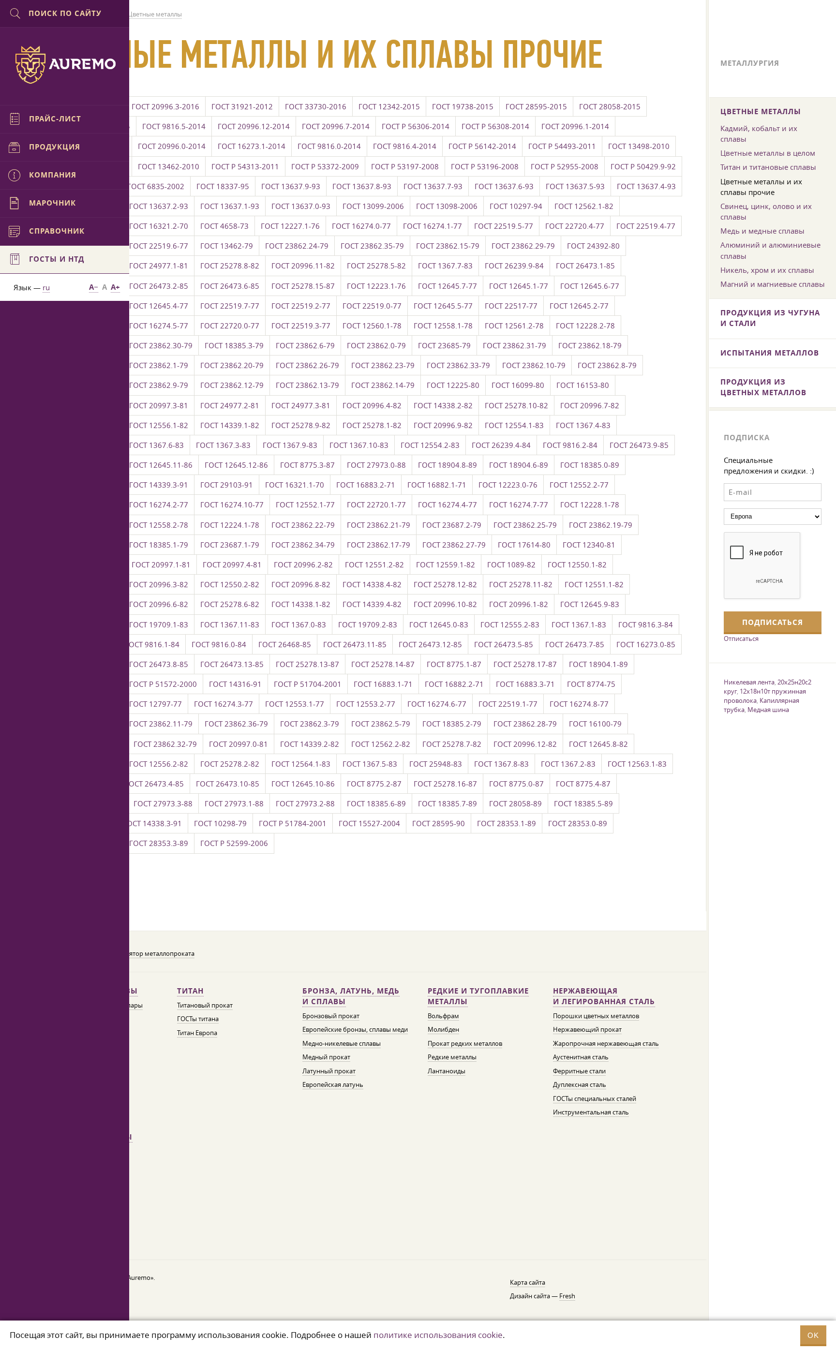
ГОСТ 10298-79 (220, 823)
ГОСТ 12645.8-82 (598, 744)
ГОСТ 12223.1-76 (376, 286)
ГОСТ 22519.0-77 (372, 306)
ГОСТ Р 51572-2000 (163, 684)
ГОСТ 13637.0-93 (300, 206)
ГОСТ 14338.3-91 (152, 823)
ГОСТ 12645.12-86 (236, 465)
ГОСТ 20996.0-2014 (172, 146)
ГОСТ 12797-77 (155, 704)
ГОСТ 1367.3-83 (223, 445)
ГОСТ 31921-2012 (242, 106)
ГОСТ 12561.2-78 (514, 325)
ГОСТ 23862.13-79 (307, 385)
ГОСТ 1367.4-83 (583, 425)
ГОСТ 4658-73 (224, 226)
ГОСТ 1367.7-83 (445, 265)
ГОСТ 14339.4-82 (372, 604)
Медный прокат (326, 1057)
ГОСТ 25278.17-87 (525, 664)
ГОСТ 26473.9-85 (639, 445)
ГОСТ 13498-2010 (639, 146)
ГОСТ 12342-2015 (389, 106)
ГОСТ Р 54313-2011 (245, 166)
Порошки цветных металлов (596, 1016)
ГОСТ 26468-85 (284, 644)
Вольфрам (443, 1016)
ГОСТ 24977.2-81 (229, 405)
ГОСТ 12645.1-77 (518, 286)
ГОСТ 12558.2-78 (158, 525)
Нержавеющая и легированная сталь (604, 996)
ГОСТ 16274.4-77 (447, 504)
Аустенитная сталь (581, 1057)
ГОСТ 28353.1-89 (506, 823)
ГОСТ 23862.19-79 (600, 525)
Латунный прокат (329, 1071)
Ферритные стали (579, 1071)
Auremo (65, 65)
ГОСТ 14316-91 (235, 684)
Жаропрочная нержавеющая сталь (606, 1043)
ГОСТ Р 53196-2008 (485, 166)
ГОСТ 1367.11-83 (229, 624)
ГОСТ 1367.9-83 (290, 445)
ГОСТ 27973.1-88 (234, 803)
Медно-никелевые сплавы (341, 1043)
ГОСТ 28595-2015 (536, 106)
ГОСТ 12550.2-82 (229, 584)
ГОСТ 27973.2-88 (305, 803)
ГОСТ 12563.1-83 (637, 764)
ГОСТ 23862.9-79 (158, 385)
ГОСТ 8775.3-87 (307, 465)
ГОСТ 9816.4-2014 (404, 146)
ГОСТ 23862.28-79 (525, 723)
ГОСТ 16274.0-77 (361, 226)
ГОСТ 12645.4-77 (158, 306)
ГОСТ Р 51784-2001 (293, 823)
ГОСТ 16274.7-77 (518, 504)
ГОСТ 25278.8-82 (229, 265)
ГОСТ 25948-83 (435, 764)
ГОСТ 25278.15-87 (303, 286)
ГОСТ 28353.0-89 (577, 823)
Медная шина (768, 709)
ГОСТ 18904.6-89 (518, 465)
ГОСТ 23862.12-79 (232, 385)
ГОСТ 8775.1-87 (454, 664)
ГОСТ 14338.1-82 (300, 604)
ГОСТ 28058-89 (515, 803)
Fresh (567, 1296)
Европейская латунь (332, 1085)
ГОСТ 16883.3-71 (525, 684)
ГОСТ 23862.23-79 (383, 365)
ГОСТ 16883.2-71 (365, 485)
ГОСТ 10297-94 (516, 206)
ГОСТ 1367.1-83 (579, 624)
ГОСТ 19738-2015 (462, 106)
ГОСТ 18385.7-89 (447, 803)
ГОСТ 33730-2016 (315, 106)
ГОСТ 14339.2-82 (309, 744)
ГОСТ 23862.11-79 (161, 723)
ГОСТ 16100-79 (595, 723)
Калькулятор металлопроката (149, 954)
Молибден (443, 1029)
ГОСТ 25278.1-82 (372, 425)
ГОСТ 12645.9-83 (589, 604)
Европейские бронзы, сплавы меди (355, 1029)
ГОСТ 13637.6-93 (504, 186)
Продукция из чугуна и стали (770, 318)
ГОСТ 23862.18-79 (590, 345)
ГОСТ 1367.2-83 (568, 764)
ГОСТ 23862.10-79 (534, 365)
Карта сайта (527, 1282)
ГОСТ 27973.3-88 (163, 803)
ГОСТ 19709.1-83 (158, 624)
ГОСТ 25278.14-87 (383, 664)
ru (46, 287)
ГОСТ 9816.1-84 (152, 644)
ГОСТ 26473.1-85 (585, 265)
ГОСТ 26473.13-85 (232, 664)
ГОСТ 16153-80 (582, 385)
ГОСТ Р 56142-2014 (482, 146)
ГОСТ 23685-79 (444, 345)
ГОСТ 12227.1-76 (290, 226)
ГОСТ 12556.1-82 (158, 425)
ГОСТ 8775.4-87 (583, 783)
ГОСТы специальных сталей (594, 1099)
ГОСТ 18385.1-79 (158, 544)
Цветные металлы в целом (767, 153)
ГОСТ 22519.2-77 (300, 306)
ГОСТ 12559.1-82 (445, 564)
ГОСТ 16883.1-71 (383, 684)
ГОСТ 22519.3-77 (300, 325)
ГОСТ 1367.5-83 (370, 764)
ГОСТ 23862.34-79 (303, 544)
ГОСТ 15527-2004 (369, 823)
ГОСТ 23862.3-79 (309, 723)
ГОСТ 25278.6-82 (229, 604)
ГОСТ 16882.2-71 (454, 684)
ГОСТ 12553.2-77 (365, 704)
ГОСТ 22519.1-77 (507, 704)
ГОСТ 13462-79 (226, 246)
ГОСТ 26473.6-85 (229, 286)
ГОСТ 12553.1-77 (294, 704)
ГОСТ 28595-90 (438, 823)
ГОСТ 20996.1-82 (518, 604)
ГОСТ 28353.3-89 (158, 843)
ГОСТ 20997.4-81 (232, 564)
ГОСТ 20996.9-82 (443, 425)
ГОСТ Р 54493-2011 (562, 146)
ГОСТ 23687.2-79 (451, 525)
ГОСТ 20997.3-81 (158, 405)
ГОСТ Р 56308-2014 (495, 126)
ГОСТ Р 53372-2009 (325, 166)
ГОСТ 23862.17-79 (378, 544)
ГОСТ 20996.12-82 (525, 744)
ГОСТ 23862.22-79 (303, 525)
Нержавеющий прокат (587, 1029)
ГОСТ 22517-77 (511, 306)
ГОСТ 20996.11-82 (303, 265)
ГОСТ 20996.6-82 (158, 604)
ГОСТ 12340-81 (589, 544)
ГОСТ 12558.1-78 (443, 325)
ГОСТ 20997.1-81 (161, 564)
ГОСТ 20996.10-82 (445, 604)
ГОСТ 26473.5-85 (503, 644)
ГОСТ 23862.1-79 (158, 365)
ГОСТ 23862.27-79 (454, 544)
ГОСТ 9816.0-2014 (329, 146)
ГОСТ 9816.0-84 (219, 644)
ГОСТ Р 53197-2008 (405, 166)
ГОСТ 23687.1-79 (229, 544)
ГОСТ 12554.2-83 (430, 445)
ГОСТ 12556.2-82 (158, 764)
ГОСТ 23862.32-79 (165, 744)
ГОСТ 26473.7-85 (574, 644)
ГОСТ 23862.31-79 (514, 345)
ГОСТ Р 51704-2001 (308, 684)
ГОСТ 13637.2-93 (158, 206)
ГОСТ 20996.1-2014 (575, 126)
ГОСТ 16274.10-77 (232, 504)
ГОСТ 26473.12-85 (430, 644)
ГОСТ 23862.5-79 (380, 723)
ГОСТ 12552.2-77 (579, 485)
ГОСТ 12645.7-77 (447, 286)
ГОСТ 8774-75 (591, 684)
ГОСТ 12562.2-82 (380, 744)
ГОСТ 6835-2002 (155, 186)
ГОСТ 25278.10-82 (516, 405)
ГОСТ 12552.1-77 (305, 504)
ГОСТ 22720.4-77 (574, 226)
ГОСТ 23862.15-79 (447, 246)
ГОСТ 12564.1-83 (300, 764)
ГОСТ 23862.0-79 (376, 345)
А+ (115, 287)
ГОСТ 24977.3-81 (300, 405)
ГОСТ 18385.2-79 (451, 723)
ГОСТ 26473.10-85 (227, 783)
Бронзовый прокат (330, 1016)
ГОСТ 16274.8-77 (579, 704)
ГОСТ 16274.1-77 (432, 226)
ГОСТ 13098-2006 (447, 206)
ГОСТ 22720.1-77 (376, 504)
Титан (190, 991)
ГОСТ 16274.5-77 (158, 325)
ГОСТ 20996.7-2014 (336, 126)
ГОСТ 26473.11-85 (355, 644)
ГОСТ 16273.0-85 (645, 644)
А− (93, 287)
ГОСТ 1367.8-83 (501, 764)
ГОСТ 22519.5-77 (503, 226)
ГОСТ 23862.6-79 (305, 345)
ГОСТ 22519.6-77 (158, 246)
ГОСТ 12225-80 (453, 385)
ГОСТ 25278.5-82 (376, 265)
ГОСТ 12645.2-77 (579, 306)
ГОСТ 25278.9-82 (300, 425)
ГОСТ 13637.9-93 (290, 186)
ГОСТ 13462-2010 (168, 166)
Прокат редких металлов (465, 1043)
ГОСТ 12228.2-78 (585, 325)
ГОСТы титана (198, 1019)
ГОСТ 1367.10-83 (358, 445)
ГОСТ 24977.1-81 (158, 265)
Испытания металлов (769, 353)
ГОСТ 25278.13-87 (307, 664)
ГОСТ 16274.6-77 (436, 704)
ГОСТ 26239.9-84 (514, 265)
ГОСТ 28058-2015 (610, 106)
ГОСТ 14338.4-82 (372, 584)
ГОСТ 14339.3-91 (158, 485)
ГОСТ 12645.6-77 (589, 286)
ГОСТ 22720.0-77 (229, 325)
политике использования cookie (438, 1334)
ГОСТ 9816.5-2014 (174, 126)
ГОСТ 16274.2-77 (158, 504)
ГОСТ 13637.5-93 (575, 186)
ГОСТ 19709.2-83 (367, 624)
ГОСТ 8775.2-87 (374, 783)
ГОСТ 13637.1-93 (229, 206)
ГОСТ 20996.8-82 (300, 584)
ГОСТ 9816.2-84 (570, 445)
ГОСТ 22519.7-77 (229, 306)
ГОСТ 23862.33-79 (458, 365)
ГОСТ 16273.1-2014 (251, 146)
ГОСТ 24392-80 (593, 246)
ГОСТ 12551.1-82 (594, 584)
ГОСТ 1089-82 (511, 564)
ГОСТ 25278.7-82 (451, 744)
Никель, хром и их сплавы (767, 270)
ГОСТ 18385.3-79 (234, 345)
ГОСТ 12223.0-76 (507, 485)
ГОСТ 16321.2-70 (158, 226)
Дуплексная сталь (579, 1085)
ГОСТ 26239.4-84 (501, 445)
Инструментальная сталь (591, 1112)
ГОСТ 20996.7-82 (589, 405)
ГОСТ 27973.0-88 (376, 465)
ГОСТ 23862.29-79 (523, 246)
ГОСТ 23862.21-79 (378, 525)
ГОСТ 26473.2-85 (158, 286)
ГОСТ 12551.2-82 (374, 564)
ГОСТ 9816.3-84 (645, 624)
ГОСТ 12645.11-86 (161, 465)
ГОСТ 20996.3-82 (158, 584)
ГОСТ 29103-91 (226, 485)
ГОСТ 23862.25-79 (525, 525)
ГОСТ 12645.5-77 (443, 306)
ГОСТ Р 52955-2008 (564, 166)
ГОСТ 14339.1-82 (229, 425)
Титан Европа (197, 1033)
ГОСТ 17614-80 (524, 544)
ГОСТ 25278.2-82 (229, 764)
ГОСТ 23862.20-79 (232, 365)
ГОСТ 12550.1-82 (577, 564)
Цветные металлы (760, 111)
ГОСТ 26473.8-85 (158, 664)
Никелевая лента (749, 682)
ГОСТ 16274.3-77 (223, 704)
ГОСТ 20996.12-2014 (254, 126)
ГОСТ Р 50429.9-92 (643, 166)
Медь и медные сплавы (762, 231)
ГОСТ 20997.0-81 (238, 744)
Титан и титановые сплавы (768, 167)
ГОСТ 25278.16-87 (445, 783)
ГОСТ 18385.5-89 (583, 803)
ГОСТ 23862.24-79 (296, 246)
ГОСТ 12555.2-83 (509, 624)
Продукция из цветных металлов (763, 387)
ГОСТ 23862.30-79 (161, 345)
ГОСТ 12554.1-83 (514, 425)
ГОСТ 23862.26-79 (307, 365)
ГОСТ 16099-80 (518, 385)
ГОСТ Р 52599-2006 (234, 843)
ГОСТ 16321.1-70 (294, 485)
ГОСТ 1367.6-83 (156, 445)
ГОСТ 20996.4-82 (372, 405)
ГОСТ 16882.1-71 (436, 485)
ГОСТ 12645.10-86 (303, 783)
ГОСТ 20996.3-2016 (165, 106)
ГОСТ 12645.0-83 (438, 624)
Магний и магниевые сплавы (772, 284)
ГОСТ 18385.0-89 (589, 465)
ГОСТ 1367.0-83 (298, 624)
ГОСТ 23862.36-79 (236, 723)
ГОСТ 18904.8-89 (447, 465)
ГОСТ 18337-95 (222, 186)
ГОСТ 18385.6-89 (376, 803)
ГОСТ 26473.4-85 (154, 783)
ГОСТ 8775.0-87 (516, 783)
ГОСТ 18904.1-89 (598, 664)
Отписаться (741, 638)
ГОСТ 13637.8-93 (361, 186)
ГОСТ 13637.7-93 (433, 186)
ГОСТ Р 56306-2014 (415, 126)
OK (813, 1335)
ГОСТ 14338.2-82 (443, 405)
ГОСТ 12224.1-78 (229, 525)
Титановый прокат (205, 1005)
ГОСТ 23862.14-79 (383, 385)
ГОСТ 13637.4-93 (646, 186)
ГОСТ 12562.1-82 (583, 206)
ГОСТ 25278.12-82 (445, 584)
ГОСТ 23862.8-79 (607, 365)
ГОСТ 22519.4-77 (645, 226)
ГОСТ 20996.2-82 (303, 564)
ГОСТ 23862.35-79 (372, 246)
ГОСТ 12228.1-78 (589, 504)
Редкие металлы (452, 1057)
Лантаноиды (446, 1071)
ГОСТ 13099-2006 (373, 206)
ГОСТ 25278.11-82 (520, 584)
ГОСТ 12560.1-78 (372, 325)
